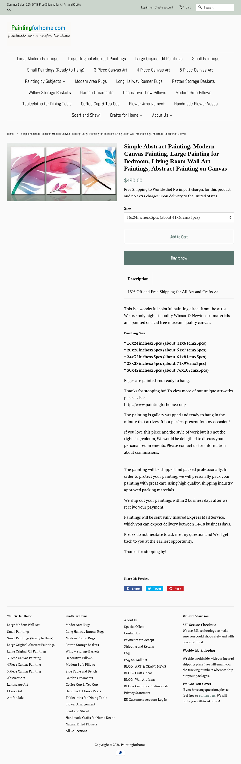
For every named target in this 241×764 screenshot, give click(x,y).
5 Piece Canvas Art (196, 70)
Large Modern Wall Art (23, 624)
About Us (160, 115)
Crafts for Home (125, 115)
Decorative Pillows (79, 658)
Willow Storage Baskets (49, 92)
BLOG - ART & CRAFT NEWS (145, 666)
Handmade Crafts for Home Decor (90, 717)
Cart (188, 7)
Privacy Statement (137, 692)
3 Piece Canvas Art (110, 70)
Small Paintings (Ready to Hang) (55, 70)
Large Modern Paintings (37, 59)
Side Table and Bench (81, 671)
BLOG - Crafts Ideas (138, 673)
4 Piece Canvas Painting (24, 664)
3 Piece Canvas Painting (24, 658)
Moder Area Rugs (78, 624)
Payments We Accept (139, 639)
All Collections (76, 730)
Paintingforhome (133, 744)
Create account (164, 7)
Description (138, 278)
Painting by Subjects (43, 81)
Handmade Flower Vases (196, 104)
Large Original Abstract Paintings (97, 59)
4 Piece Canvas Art (153, 70)
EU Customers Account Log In (145, 699)
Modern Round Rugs (80, 638)
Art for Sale (15, 697)
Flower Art (14, 691)
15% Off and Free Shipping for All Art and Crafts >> (173, 291)
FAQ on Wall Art (135, 659)
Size (127, 208)
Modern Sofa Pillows (193, 92)
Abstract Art (16, 678)
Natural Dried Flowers (81, 724)
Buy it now (179, 258)
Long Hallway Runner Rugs (139, 81)
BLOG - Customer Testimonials (146, 686)
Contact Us (132, 633)
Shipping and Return (139, 646)
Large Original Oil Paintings (159, 59)
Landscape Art (17, 684)
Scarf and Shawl (86, 115)
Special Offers (134, 626)
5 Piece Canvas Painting (24, 671)
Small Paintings (205, 59)
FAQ (127, 653)
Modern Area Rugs (91, 81)
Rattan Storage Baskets (193, 81)
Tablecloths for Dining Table (47, 104)
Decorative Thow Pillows (144, 92)
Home (10, 134)
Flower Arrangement (147, 104)
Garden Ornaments (96, 92)
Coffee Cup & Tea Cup (100, 104)
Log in (144, 7)
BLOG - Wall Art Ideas (139, 679)
